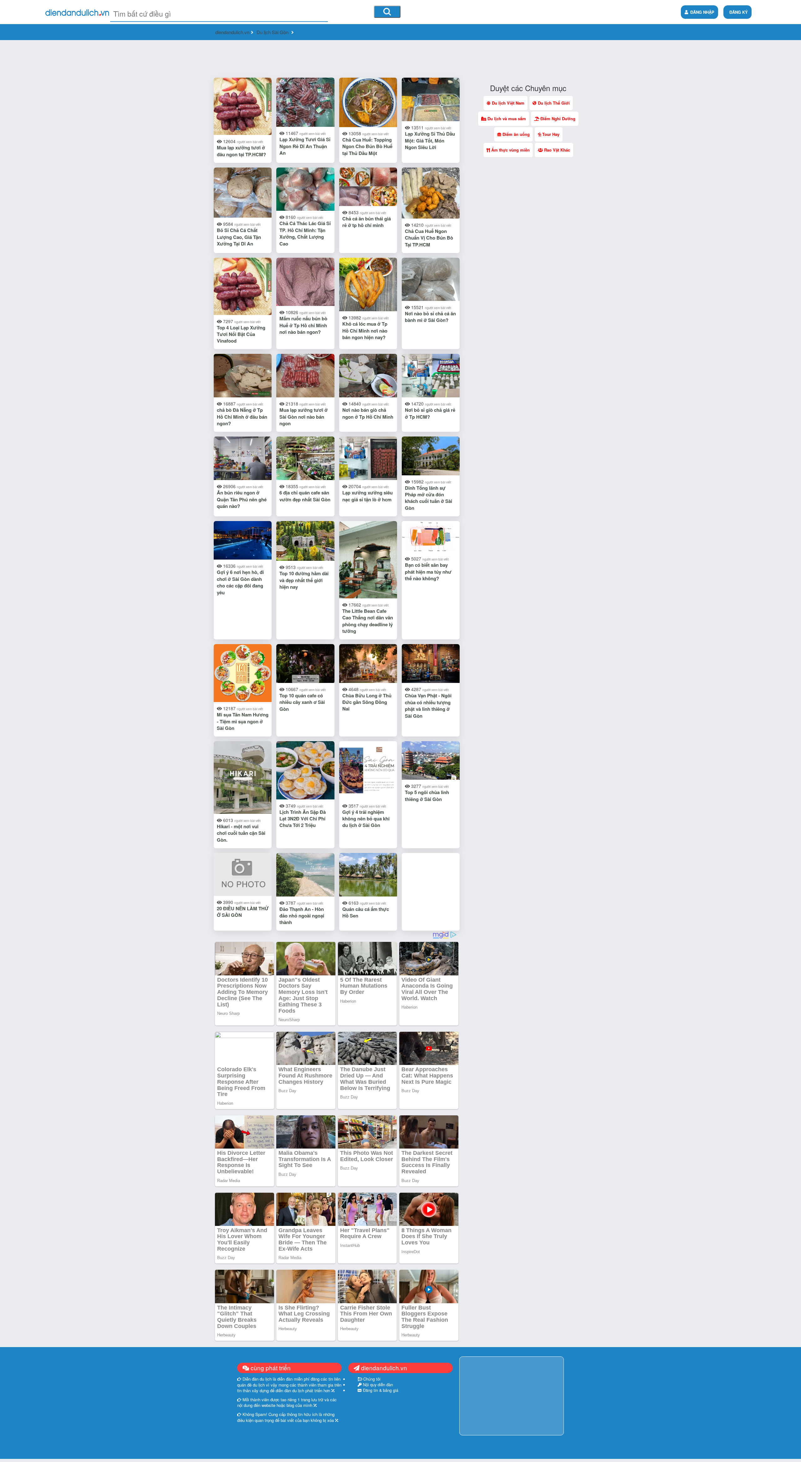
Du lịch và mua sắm (506, 118)
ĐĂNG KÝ (738, 12)
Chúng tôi (371, 1379)
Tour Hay (550, 134)
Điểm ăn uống (515, 134)
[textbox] (219, 13)
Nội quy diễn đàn (377, 1384)
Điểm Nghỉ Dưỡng (557, 118)
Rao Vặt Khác (556, 150)
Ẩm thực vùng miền (510, 150)
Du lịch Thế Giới (553, 103)
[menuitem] (737, 12)
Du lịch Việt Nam (507, 103)
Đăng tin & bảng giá (380, 1390)
